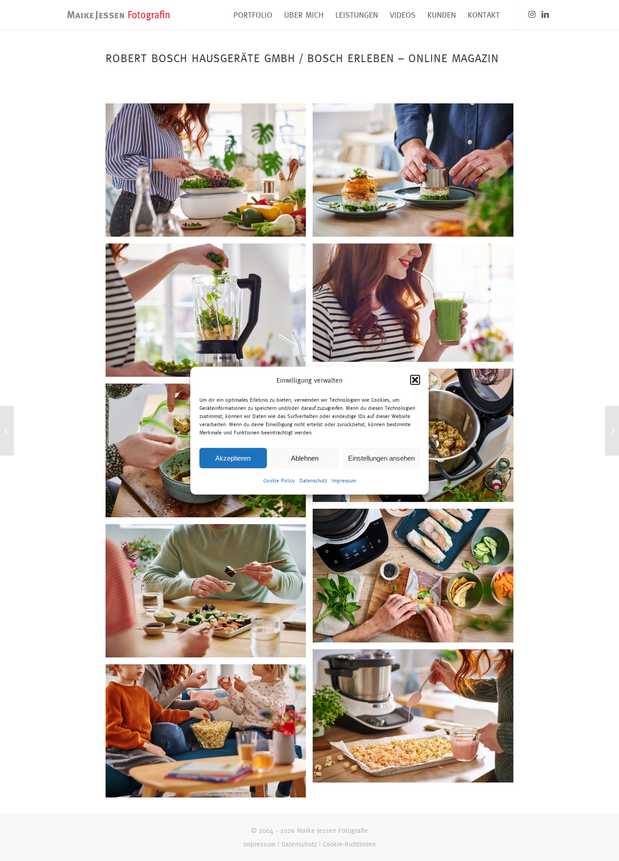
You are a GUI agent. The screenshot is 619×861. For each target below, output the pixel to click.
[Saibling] (7, 431)
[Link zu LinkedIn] (545, 14)
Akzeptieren (233, 458)
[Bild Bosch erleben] (209, 173)
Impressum (344, 480)
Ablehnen (305, 458)
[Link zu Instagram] (531, 14)
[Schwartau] (612, 431)
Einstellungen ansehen (381, 458)
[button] (415, 379)
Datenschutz (313, 480)
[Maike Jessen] (118, 14)
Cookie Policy (279, 480)
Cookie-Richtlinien (349, 844)
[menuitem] (252, 14)
